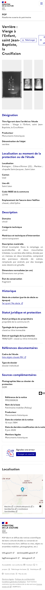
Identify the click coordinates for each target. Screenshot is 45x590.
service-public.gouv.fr (26, 553)
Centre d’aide (10, 574)
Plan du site (22, 574)
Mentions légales (8, 579)
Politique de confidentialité (25, 579)
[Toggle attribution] (40, 506)
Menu (41, 3)
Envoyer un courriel (26, 454)
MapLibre (7, 506)
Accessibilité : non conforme (12, 565)
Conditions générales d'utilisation (14, 582)
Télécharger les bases (18, 569)
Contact (29, 565)
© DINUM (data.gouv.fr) (22, 506)
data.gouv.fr (27, 558)
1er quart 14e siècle (11, 303)
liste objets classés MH (12, 357)
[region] (22, 494)
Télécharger (30, 40)
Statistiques (34, 569)
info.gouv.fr (7, 553)
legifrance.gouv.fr (9, 558)
